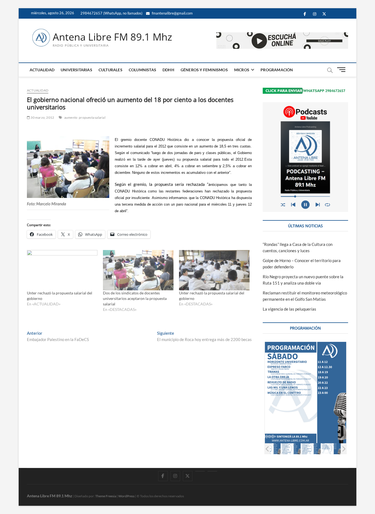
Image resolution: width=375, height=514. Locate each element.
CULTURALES (110, 69)
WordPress (126, 496)
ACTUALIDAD (42, 69)
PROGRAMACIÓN (277, 69)
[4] (291, 448)
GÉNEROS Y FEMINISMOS (204, 69)
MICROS (241, 69)
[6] (331, 448)
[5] (311, 448)
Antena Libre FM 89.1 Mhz (112, 37)
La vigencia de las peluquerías (289, 308)
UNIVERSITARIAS (76, 69)
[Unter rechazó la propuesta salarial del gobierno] (62, 270)
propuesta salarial (92, 117)
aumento (70, 117)
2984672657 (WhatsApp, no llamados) (111, 13)
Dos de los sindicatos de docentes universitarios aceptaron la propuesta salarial (135, 298)
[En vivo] (212, 471)
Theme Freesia (105, 496)
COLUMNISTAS (142, 69)
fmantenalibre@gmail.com (172, 13)
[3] (271, 448)
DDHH (168, 69)
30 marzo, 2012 (42, 117)
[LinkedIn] (200, 471)
